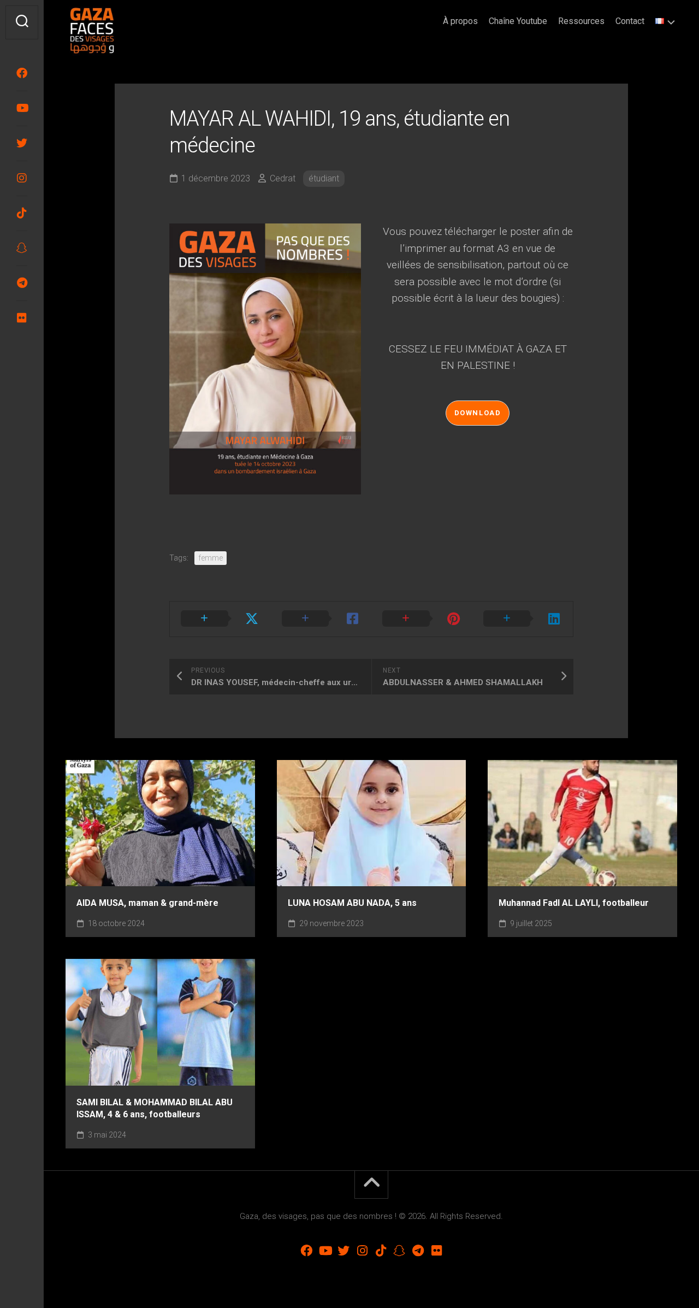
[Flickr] (22, 318)
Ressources (581, 21)
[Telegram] (22, 283)
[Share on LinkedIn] (522, 619)
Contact (629, 21)
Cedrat (282, 178)
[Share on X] (220, 619)
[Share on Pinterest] (421, 619)
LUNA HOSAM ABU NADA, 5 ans (352, 903)
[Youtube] (22, 108)
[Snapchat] (22, 248)
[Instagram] (22, 178)
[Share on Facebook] (321, 619)
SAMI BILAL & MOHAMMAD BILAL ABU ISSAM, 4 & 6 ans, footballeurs (154, 1108)
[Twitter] (22, 143)
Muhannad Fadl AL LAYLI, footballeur (574, 903)
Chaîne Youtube (518, 21)
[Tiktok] (22, 213)
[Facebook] (22, 73)
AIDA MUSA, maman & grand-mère (147, 903)
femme (210, 557)
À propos (460, 21)
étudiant (324, 178)
